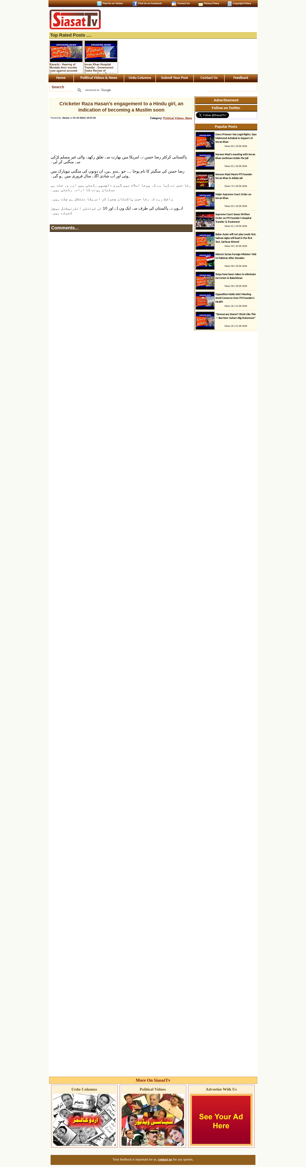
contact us (165, 1159)
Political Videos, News (177, 118)
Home (61, 78)
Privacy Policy (211, 3)
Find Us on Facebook (150, 3)
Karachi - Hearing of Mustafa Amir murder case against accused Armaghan (63, 68)
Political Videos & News (98, 78)
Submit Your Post (174, 78)
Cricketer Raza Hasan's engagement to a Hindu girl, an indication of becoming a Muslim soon (121, 107)
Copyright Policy (242, 3)
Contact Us (183, 3)
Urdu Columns (140, 78)
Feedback (240, 78)
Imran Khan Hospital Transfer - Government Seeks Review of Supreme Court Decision (100, 68)
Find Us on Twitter (113, 3)
